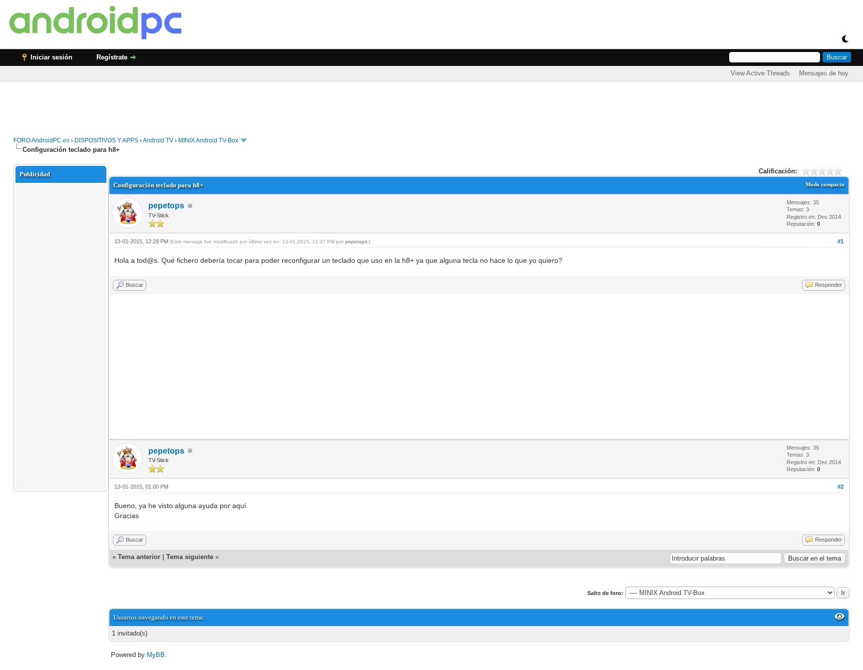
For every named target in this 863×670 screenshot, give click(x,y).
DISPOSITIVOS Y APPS (106, 140)
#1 (841, 241)
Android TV (158, 140)
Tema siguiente (189, 557)
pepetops (166, 205)
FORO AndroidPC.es (41, 140)
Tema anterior (139, 557)
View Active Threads (760, 73)
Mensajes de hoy (824, 73)
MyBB (156, 655)
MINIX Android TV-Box (208, 140)
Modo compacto (825, 184)
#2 (841, 487)
